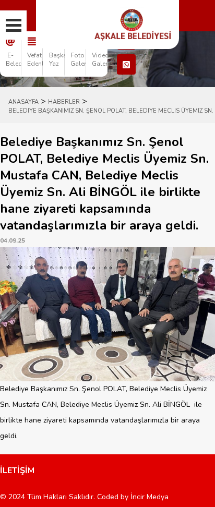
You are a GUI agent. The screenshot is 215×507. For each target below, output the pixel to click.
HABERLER (64, 102)
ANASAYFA (23, 102)
